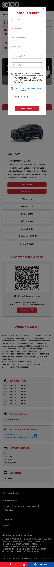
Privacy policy (20, 88)
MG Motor (30, 88)
